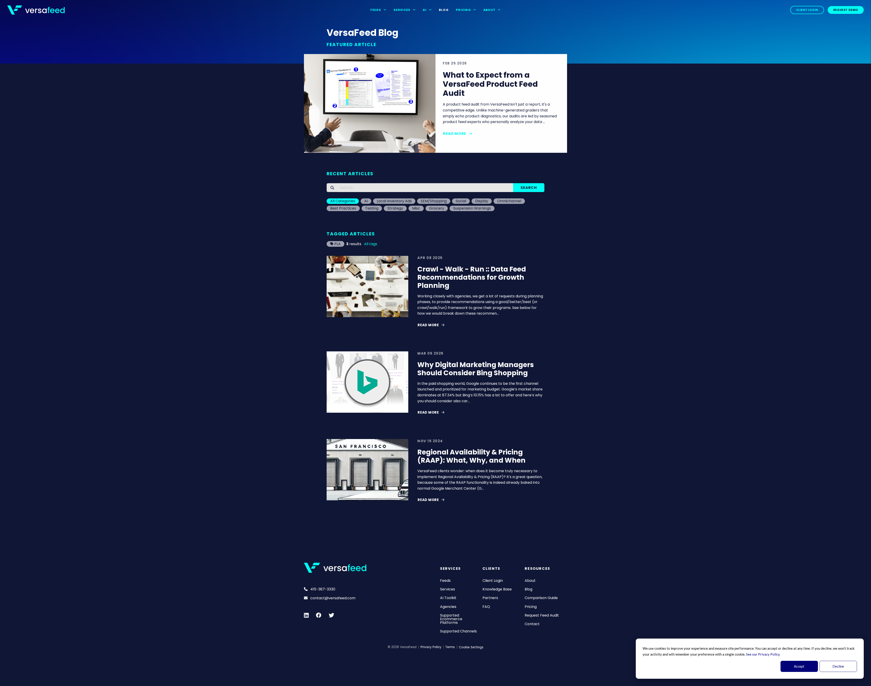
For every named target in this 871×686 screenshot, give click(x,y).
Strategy (395, 208)
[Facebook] (318, 615)
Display (481, 201)
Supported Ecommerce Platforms (451, 619)
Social (461, 201)
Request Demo (845, 10)
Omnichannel (509, 201)
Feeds (376, 10)
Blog (444, 10)
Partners (490, 597)
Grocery (436, 208)
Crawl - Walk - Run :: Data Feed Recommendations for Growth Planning (471, 277)
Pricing (464, 10)
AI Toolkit (448, 597)
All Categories (342, 201)
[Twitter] (331, 615)
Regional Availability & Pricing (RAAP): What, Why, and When (471, 456)
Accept (799, 666)
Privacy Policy (431, 647)
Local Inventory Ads (394, 201)
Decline (838, 666)
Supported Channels (458, 631)
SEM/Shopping (434, 201)
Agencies (448, 606)
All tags (370, 244)
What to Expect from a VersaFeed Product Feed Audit (490, 84)
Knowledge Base (497, 589)
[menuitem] (378, 10)
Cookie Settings (471, 647)
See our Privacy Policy (763, 654)
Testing (371, 208)
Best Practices (343, 208)
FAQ (486, 606)
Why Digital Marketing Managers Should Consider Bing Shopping (475, 369)
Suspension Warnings (472, 208)
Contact (532, 624)
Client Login (807, 10)
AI (425, 10)
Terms (450, 647)
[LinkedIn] (306, 615)
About (490, 10)
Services (402, 10)
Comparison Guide (541, 597)
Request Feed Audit (542, 615)
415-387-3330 (322, 589)
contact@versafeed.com (332, 598)
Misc (416, 208)
